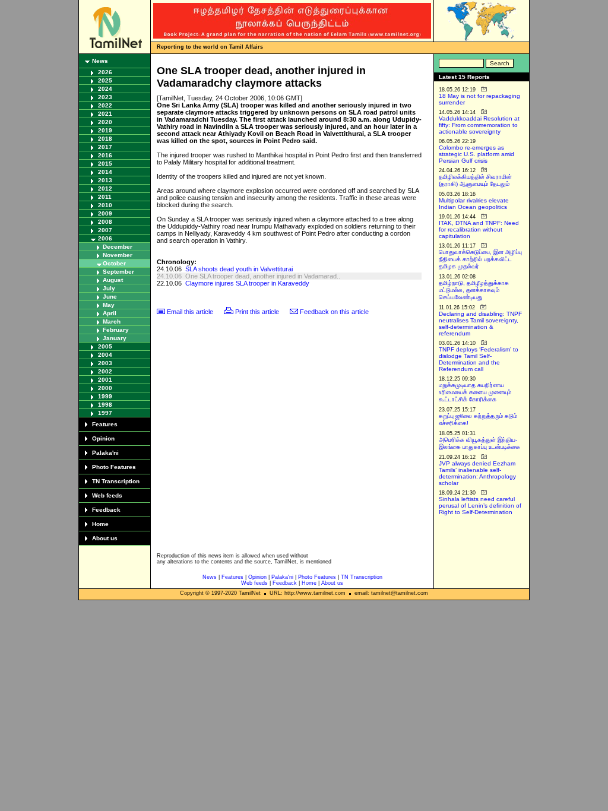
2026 (105, 72)
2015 (105, 163)
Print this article (257, 311)
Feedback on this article (334, 311)
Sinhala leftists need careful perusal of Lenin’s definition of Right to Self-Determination (480, 505)
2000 (105, 388)
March (112, 321)
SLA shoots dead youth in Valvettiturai (239, 269)
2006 (105, 238)
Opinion (103, 438)
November (117, 255)
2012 (105, 188)
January (114, 338)
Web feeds (107, 495)
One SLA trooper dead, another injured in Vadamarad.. (262, 276)
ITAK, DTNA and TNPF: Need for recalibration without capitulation (479, 229)
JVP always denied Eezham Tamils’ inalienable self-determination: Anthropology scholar (477, 473)
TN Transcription (116, 481)
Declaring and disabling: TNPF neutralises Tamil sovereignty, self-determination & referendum (480, 324)
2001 (105, 379)
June (110, 296)
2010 (105, 205)
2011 (105, 197)
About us (105, 538)
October (114, 263)
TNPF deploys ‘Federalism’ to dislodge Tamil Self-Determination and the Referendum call (478, 359)
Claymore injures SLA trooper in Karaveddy (247, 283)
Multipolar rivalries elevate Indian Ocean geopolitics (474, 203)
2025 (105, 80)
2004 (105, 354)
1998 (105, 404)
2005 (105, 346)
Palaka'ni (105, 452)
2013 (105, 180)
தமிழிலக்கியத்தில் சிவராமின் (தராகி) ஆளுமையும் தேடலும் (475, 180)
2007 (105, 230)
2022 (105, 105)
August (113, 280)
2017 (105, 147)
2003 (105, 363)
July (109, 288)
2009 (105, 213)
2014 (105, 172)
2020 (105, 122)
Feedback (106, 509)
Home (100, 524)
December (117, 246)
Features (105, 424)
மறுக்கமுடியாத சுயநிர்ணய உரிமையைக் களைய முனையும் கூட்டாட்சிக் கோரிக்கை (475, 392)
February (116, 330)
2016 (105, 155)
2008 (105, 221)
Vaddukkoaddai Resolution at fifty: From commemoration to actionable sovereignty (479, 125)
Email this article (190, 311)
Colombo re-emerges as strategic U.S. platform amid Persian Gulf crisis (476, 154)
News (100, 61)
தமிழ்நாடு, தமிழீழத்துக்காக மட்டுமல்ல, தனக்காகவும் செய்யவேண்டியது (474, 290)
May (109, 305)
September (118, 271)
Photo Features (114, 467)
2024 (105, 88)
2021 (105, 113)
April (109, 313)
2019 (105, 130)
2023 (105, 97)
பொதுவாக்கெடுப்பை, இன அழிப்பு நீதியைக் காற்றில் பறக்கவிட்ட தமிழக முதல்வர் (480, 259)
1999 (105, 396)
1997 (105, 413)
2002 (105, 371)
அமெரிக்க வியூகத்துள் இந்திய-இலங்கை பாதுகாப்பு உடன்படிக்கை (479, 443)
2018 (105, 138)
